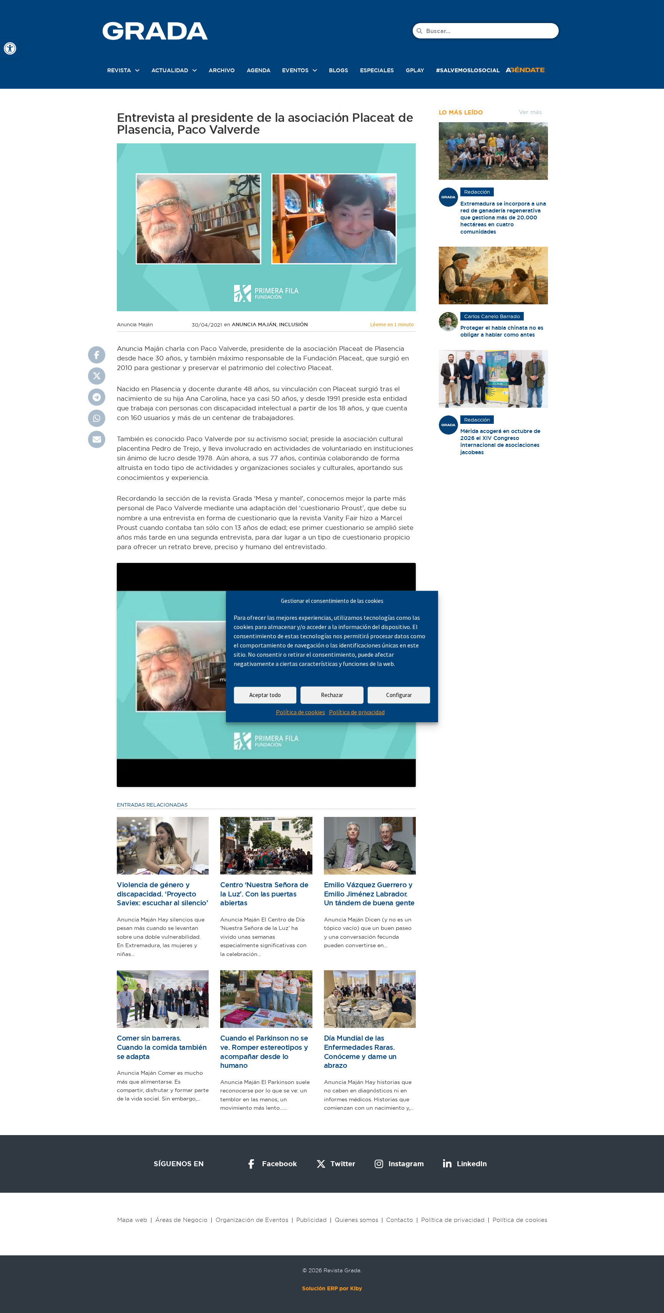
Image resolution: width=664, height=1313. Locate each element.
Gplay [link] (415, 70)
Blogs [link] (338, 70)
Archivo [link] (222, 70)
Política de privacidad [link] (357, 712)
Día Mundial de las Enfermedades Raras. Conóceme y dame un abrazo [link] (360, 1052)
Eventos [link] (295, 70)
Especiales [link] (377, 70)
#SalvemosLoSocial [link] (468, 70)
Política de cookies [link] (300, 712)
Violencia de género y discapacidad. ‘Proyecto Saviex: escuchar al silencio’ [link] (162, 893)
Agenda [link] (259, 70)
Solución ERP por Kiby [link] (332, 1288)
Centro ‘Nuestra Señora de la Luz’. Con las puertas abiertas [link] (264, 893)
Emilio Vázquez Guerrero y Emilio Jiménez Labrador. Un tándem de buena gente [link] (369, 893)
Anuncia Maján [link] (254, 324)
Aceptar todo (265, 695)
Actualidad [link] (169, 70)
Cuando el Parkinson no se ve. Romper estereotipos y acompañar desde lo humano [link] (264, 1052)
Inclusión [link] (293, 324)
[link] (10, 48)
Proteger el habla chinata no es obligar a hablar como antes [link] (501, 331)
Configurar (399, 695)
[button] (96, 355)
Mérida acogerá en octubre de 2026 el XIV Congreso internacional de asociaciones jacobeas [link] (500, 442)
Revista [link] (119, 70)
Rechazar (332, 695)
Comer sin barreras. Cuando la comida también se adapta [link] (161, 1047)
